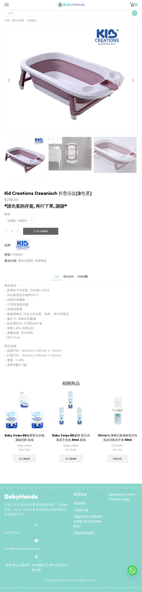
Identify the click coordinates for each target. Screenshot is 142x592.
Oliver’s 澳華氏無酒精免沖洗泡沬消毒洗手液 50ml (117, 438)
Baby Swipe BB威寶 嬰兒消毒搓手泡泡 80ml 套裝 (71, 438)
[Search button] (134, 13)
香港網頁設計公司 (29, 588)
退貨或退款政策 (84, 533)
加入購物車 (42, 231)
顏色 (7, 214)
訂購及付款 (81, 510)
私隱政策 (80, 503)
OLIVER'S (117, 445)
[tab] (57, 276)
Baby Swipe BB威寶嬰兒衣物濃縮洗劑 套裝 (24, 438)
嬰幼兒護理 (18, 20)
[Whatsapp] (132, 570)
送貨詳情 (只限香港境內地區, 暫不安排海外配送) (88, 521)
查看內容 (117, 458)
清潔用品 (32, 20)
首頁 (7, 20)
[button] (9, 80)
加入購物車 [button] (24, 458)
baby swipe (24, 445)
